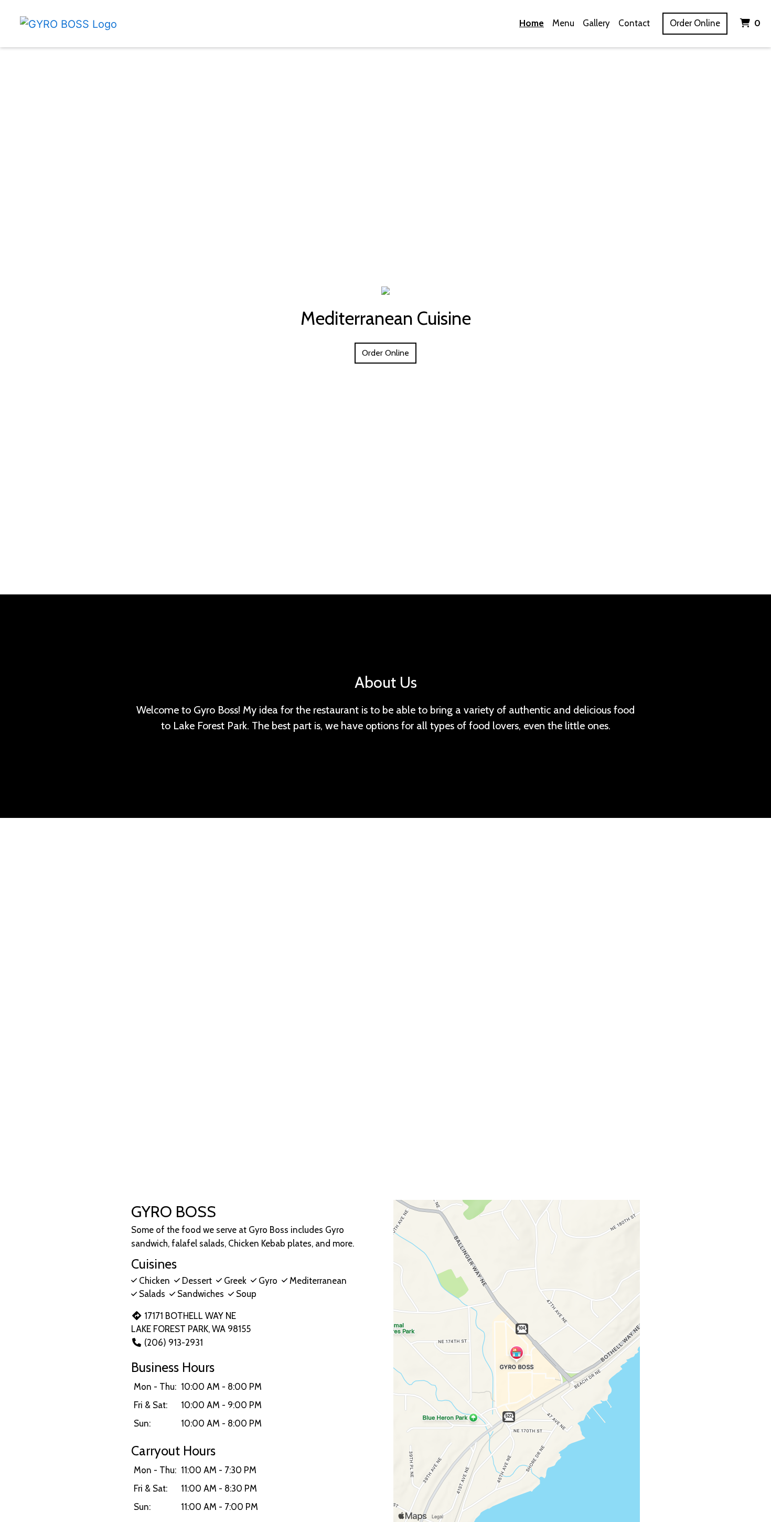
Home (531, 23)
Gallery (596, 23)
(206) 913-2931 (173, 1342)
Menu (563, 23)
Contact (634, 23)
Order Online (695, 23)
